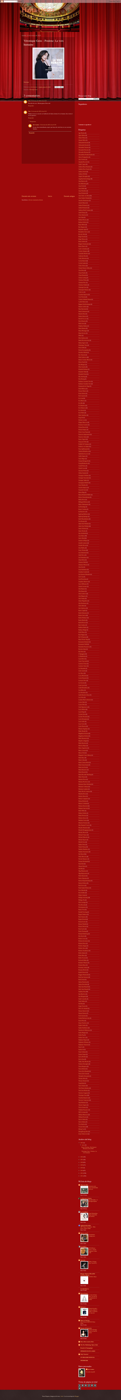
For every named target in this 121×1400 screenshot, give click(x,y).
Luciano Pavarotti (83, 716)
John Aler (80, 567)
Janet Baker (81, 535)
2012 (81, 1173)
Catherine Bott (82, 256)
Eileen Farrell (81, 362)
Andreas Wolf (81, 174)
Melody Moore (82, 832)
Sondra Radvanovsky (83, 1018)
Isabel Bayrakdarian (83, 519)
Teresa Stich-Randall (83, 1071)
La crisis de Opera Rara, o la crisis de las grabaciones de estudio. (93, 1297)
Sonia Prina (81, 1020)
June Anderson (82, 608)
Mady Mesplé (82, 731)
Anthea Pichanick (83, 205)
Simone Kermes (82, 1013)
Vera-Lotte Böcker (83, 1090)
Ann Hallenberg (82, 183)
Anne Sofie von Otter (83, 195)
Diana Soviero (82, 333)
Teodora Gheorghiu (83, 1064)
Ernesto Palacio (82, 391)
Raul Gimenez (82, 917)
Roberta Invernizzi (83, 941)
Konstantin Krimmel (83, 642)
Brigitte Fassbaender (83, 244)
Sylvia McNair (82, 1056)
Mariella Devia (82, 793)
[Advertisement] (48, 179)
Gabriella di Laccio (83, 453)
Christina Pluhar (82, 280)
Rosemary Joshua (82, 967)
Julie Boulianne (82, 603)
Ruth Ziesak (81, 979)
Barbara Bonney (82, 219)
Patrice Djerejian (82, 878)
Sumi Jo (80, 1047)
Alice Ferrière (81, 159)
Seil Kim (80, 1003)
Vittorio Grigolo (82, 1105)
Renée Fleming (82, 931)
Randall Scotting (82, 912)
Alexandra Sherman (83, 152)
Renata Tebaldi (82, 924)
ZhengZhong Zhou (83, 1131)
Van (29, 101)
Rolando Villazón (83, 962)
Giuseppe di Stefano (83, 475)
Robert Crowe (82, 938)
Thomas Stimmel (82, 1081)
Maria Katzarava (82, 769)
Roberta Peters (82, 943)
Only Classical (84, 1354)
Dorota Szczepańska (83, 350)
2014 (81, 1170)
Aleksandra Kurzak (83, 142)
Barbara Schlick (82, 222)
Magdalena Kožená (83, 733)
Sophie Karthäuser (83, 1027)
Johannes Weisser (82, 564)
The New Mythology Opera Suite (89, 1345)
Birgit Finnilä (81, 236)
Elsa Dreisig (81, 379)
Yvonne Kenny (82, 1126)
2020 (81, 1162)
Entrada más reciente (29, 196)
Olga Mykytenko (82, 873)
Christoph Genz (82, 287)
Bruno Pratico (82, 246)
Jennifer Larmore (82, 543)
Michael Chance (82, 835)
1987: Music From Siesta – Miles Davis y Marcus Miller (87, 1227)
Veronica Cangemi (83, 1093)
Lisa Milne (81, 690)
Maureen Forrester (83, 823)
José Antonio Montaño (84, 574)
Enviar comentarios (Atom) (36, 200)
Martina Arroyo (82, 818)
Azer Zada (81, 217)
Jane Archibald (82, 533)
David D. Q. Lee (82, 318)
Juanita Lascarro (82, 586)
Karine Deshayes (82, 617)
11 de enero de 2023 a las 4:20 (39, 101)
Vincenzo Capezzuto (83, 1100)
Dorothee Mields (82, 352)
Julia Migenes (82, 596)
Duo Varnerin (81, 355)
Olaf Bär (80, 868)
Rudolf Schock (82, 972)
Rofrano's (83, 1307)
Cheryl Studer (82, 273)
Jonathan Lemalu (82, 572)
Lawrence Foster (82, 663)
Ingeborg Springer (83, 516)
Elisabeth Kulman (83, 369)
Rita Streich (81, 936)
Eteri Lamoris (81, 396)
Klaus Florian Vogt (83, 639)
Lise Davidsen (82, 692)
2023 (81, 1142)
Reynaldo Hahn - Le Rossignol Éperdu (93, 1200)
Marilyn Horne (82, 796)
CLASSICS (83, 1246)
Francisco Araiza (82, 437)
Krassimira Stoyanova (84, 646)
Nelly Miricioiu (82, 856)
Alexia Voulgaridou (83, 157)
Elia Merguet (81, 364)
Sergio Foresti (82, 1006)
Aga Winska (81, 133)
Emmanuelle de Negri (84, 386)
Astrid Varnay (81, 212)
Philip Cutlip (81, 895)
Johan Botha (81, 560)
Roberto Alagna (82, 945)
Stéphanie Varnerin (83, 1044)
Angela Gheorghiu (83, 176)
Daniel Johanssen (82, 311)
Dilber (80, 335)
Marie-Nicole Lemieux (84, 791)
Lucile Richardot (82, 719)
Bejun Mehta (81, 224)
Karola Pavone (82, 622)
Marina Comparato (83, 798)
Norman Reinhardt (83, 861)
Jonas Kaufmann (82, 569)
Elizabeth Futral (82, 374)
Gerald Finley (81, 466)
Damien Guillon (82, 306)
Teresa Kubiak (82, 1068)
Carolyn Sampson (83, 251)
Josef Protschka (82, 579)
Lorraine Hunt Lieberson (84, 699)
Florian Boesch (82, 427)
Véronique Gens (33, 89)
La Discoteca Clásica (86, 1198)
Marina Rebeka (82, 801)
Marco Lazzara (82, 750)
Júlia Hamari (81, 591)
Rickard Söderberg (83, 933)
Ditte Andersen (82, 338)
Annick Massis (82, 203)
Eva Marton (81, 400)
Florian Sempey (82, 429)
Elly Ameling (81, 376)
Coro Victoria (81, 297)
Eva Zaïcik (81, 410)
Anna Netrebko (82, 191)
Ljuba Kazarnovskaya (84, 695)
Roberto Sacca (82, 948)
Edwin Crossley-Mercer (84, 359)
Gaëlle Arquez (82, 456)
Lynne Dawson (82, 726)
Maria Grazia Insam (83, 765)
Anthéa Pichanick (83, 207)
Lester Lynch (81, 685)
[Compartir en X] (59, 87)
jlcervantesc (36, 124)
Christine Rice (82, 282)
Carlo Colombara (82, 248)
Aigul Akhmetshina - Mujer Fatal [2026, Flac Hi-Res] (93, 1215)
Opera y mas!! (84, 1233)
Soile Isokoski (82, 1015)
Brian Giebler (81, 241)
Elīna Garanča (82, 367)
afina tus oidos (84, 1185)
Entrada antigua (69, 196)
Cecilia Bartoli (82, 261)
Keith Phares (81, 632)
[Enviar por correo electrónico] (55, 87)
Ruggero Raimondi (83, 974)
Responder (31, 105)
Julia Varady (81, 598)
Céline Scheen (82, 265)
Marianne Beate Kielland (84, 784)
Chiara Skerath (82, 275)
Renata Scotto (82, 921)
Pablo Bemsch (82, 876)
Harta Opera (38, 9)
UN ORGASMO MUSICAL (87, 1357)
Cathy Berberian (82, 258)
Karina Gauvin (82, 615)
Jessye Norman (82, 550)
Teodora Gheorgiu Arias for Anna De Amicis (93, 1331)
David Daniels (82, 321)
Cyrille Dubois (82, 301)
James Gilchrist (82, 528)
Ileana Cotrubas (82, 509)
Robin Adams (81, 953)
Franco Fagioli (82, 439)
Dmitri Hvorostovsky (83, 340)
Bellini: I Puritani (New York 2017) (93, 1262)
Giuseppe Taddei (82, 480)
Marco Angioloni (82, 748)
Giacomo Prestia (82, 470)
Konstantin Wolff (82, 644)
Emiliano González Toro (84, 383)
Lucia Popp (81, 712)
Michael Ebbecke (82, 837)
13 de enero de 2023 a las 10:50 (48, 124)
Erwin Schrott (81, 393)
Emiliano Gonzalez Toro (84, 381)
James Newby (81, 531)
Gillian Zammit (82, 473)
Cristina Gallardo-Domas (84, 299)
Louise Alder (81, 702)
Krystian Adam (82, 649)
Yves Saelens (81, 1124)
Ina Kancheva (81, 511)
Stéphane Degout (82, 1040)
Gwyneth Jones (82, 490)
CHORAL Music (93, 1276)
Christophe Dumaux (83, 289)
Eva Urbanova (82, 408)
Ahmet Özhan (81, 137)
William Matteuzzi (83, 1114)
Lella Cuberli (81, 671)
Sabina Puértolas (82, 982)
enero (83, 1145)
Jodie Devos (81, 555)
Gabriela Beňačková (83, 451)
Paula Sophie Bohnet (83, 888)
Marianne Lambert (83, 789)
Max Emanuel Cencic (84, 825)
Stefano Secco (82, 1037)
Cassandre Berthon (83, 253)
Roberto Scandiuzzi (83, 950)
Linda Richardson (83, 687)
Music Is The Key (85, 1320)
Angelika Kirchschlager (84, 178)
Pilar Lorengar (82, 902)
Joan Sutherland (82, 552)
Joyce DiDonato (82, 584)
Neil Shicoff (81, 854)
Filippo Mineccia (82, 422)
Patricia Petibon (82, 883)
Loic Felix (81, 697)
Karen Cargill (81, 610)
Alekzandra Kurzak (83, 145)
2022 (81, 1157)
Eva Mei (80, 403)
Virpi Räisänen (82, 1102)
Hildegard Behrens (83, 502)
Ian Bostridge (81, 506)
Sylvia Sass (81, 1059)
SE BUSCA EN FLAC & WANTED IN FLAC (93, 1188)
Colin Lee (81, 292)
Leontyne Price (82, 680)
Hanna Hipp (81, 492)
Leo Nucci (81, 673)
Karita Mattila (82, 620)
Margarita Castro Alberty (84, 755)
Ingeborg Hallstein (83, 514)
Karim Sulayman (82, 613)
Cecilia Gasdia (82, 263)
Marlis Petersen (82, 815)
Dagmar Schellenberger (84, 304)
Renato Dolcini (82, 926)
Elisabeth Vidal (82, 371)
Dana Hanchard (82, 309)
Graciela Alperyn (82, 487)
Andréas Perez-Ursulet (84, 169)
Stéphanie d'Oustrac (83, 1042)
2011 (81, 1176)
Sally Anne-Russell (83, 986)
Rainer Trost (81, 909)
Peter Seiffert (81, 892)
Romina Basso (82, 965)
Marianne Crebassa (83, 786)
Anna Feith (81, 186)
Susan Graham (82, 1052)
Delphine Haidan (82, 326)
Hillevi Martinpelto (83, 504)
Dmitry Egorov (82, 343)
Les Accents (81, 683)
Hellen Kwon (81, 499)
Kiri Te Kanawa (82, 637)
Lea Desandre (81, 668)
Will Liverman (82, 1112)
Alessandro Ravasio (83, 150)
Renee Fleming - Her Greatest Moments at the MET (88, 1148)
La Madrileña (81, 656)
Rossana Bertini (82, 970)
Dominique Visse (82, 345)
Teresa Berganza (82, 1066)
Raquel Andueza (82, 914)
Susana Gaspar (82, 1054)
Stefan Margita (82, 1032)
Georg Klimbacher (83, 463)
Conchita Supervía (83, 294)
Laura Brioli (81, 658)
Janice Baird (81, 538)
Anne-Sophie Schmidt (84, 198)
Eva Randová (81, 405)
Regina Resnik (82, 919)
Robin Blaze (81, 955)
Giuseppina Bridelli (83, 482)
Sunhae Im (81, 1049)
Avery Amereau (82, 215)
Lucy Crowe (81, 724)
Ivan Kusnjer (81, 521)
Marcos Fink (81, 753)
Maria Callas (81, 760)
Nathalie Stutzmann (83, 851)
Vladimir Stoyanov (83, 1110)
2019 (81, 1165)
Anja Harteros (81, 181)
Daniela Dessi (81, 314)
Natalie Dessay (82, 847)
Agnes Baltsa (81, 135)
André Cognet (82, 164)
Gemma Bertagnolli (83, 461)
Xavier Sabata (82, 1122)
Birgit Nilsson (82, 239)
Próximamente (82, 907)
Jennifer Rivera (82, 545)
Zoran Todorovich (83, 1134)
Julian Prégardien (82, 601)
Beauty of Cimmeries (86, 1328)
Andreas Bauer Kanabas (84, 166)
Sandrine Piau (82, 991)
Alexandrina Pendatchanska (85, 154)
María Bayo (81, 757)
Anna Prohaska (82, 193)
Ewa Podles (81, 412)
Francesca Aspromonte (84, 434)
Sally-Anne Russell (83, 989)
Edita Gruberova (82, 357)
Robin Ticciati (82, 958)
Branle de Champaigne (86, 1348)
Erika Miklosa (82, 388)
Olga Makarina (82, 871)
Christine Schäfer (82, 285)
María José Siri (82, 767)
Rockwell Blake (82, 960)
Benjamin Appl (82, 229)
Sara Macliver (82, 994)
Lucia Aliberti (82, 709)
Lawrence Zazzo (82, 666)
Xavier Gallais (82, 1119)
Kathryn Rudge (82, 630)
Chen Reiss (81, 270)
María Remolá (82, 772)
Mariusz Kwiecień (83, 806)
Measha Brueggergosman (84, 830)
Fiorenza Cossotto (83, 424)
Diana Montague (82, 330)
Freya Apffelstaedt (83, 449)
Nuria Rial (81, 863)
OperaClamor (84, 1293)
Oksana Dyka (81, 866)
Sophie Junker (82, 1025)
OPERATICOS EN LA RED (87, 1351)
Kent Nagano (81, 634)
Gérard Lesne (81, 468)
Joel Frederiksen (82, 557)
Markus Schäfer (82, 813)
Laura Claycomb (82, 661)
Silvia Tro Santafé (83, 1008)
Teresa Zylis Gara (82, 1073)
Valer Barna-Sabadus (83, 1088)
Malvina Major (82, 745)
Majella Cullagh (82, 740)
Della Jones (81, 323)
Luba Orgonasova (83, 707)
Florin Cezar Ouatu (83, 432)
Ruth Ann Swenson (83, 977)
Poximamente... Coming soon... (92, 1235)
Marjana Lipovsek (83, 808)
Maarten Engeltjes (83, 728)
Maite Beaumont (82, 738)
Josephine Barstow (83, 581)
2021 (81, 1159)
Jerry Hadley (81, 548)
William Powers (82, 1117)
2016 (81, 1167)
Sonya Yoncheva (82, 1023)
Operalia (82, 1260)
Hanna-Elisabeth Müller (84, 494)
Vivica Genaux (82, 1107)
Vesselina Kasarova (83, 1097)
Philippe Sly (81, 900)
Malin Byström (82, 743)
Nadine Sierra (81, 844)
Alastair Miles (82, 140)
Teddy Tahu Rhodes (83, 1061)
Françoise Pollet (82, 441)
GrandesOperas (84, 1289)
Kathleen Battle (82, 627)
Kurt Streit (81, 651)
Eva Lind (80, 398)
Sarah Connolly (82, 999)
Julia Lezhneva (82, 593)
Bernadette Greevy (83, 231)
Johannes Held (82, 562)
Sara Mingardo (82, 996)
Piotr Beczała (81, 905)
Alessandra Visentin (83, 147)
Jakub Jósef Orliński (83, 523)
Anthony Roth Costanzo (84, 210)
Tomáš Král (81, 1083)
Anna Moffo (81, 188)
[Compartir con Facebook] (61, 87)
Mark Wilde (81, 810)
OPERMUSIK (84, 1360)
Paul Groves (81, 885)
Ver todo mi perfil (90, 1372)
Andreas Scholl (82, 171)
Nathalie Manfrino (83, 849)
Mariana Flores (82, 779)
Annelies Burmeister (83, 200)
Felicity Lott (81, 420)
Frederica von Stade (83, 446)
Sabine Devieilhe (82, 984)
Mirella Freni (81, 842)
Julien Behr (81, 605)
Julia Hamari (81, 588)
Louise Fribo (81, 704)
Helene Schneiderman (84, 497)
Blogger (77, 1396)
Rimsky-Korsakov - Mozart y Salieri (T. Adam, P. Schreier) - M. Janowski (93, 1311)
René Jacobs (81, 929)
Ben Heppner (81, 227)
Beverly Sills (81, 234)
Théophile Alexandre (83, 1076)
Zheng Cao (81, 1129)
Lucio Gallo (81, 721)
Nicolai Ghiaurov (82, 859)
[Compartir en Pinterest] (63, 87)
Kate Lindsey (81, 625)
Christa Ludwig (82, 277)
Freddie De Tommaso (83, 444)
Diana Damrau (82, 328)
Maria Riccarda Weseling (84, 774)
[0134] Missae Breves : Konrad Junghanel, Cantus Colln (93, 1250)
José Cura (80, 576)
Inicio (50, 196)
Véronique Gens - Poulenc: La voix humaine (89, 1152)
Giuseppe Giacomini (83, 478)
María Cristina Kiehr (83, 762)
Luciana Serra (81, 714)
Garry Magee (81, 458)
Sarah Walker (81, 1001)
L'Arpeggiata (81, 654)
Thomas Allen (82, 1078)
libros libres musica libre (87, 1341)
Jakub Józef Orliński (83, 526)
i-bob (61, 1396)
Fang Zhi (80, 417)
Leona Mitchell (82, 675)
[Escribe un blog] (57, 87)
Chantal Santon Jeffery (84, 268)
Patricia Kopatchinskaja (84, 880)
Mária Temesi (81, 777)
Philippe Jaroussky (83, 897)
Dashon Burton (82, 316)
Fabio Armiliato (82, 415)
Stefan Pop (81, 1035)
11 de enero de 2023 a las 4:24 (39, 111)
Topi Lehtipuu (82, 1085)
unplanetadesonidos (85, 1225)
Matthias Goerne (82, 820)
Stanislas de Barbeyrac (84, 1030)
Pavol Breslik (81, 890)
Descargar (26, 82)
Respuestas (33, 121)
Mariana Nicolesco (83, 781)
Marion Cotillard (82, 803)
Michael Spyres (82, 839)
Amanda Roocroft (83, 162)
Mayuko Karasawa (83, 827)
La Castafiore (84, 1212)
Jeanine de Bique (82, 540)
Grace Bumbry (82, 485)
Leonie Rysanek (82, 678)
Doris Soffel (81, 347)
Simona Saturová (82, 1011)
